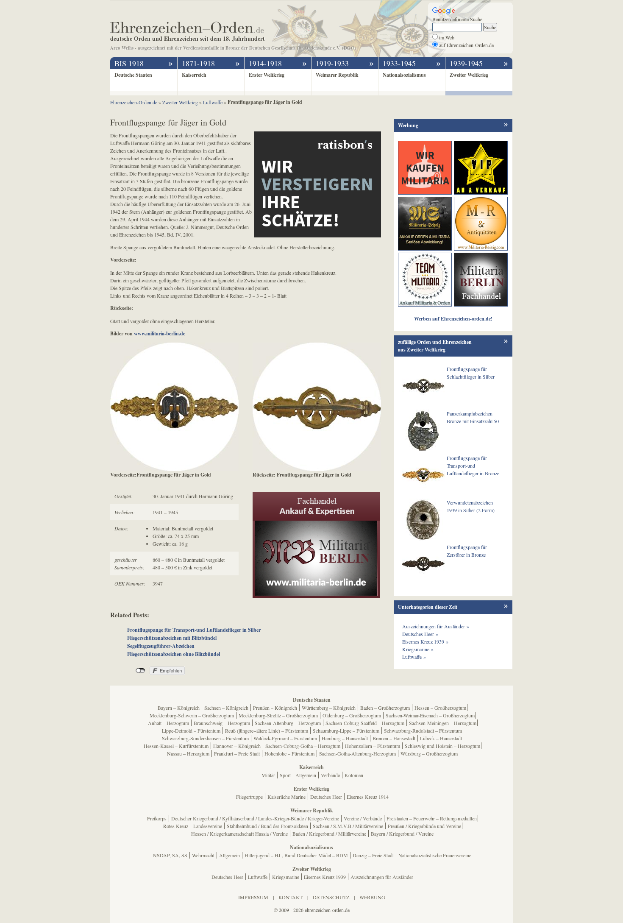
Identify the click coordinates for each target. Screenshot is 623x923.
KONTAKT (290, 897)
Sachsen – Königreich (226, 707)
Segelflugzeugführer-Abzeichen (161, 646)
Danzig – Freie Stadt (373, 855)
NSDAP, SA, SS (170, 855)
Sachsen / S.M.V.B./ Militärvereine (348, 826)
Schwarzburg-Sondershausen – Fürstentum (205, 738)
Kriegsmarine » (418, 649)
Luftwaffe (257, 876)
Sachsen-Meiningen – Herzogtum (442, 722)
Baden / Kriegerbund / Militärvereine (329, 833)
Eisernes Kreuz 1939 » (425, 641)
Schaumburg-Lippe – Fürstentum (346, 730)
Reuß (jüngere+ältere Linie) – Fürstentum (266, 730)
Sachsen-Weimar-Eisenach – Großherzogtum (430, 715)
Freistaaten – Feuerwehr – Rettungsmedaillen (432, 818)
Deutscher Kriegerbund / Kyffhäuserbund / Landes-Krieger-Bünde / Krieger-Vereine (255, 818)
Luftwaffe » (414, 656)
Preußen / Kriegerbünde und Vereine (424, 826)
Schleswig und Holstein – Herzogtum (442, 745)
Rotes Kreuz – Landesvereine (192, 826)
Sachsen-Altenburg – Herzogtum (288, 722)
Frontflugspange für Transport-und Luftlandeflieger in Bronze (473, 466)
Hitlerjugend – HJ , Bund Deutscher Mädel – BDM (296, 855)
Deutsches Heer (326, 796)
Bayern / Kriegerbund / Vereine (402, 833)
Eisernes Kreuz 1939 (325, 876)
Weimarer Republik (337, 74)
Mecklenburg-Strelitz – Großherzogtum (278, 715)
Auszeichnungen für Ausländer (381, 876)
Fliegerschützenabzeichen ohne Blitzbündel (173, 654)
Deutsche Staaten (133, 74)
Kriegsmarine (285, 876)
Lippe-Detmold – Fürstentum (191, 730)
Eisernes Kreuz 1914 (368, 796)
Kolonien (354, 775)
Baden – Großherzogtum (385, 707)
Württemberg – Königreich (329, 707)
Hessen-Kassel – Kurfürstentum (176, 745)
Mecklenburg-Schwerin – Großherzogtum (192, 715)
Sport (285, 775)
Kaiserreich (194, 74)
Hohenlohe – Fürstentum (289, 753)
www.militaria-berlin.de (159, 333)
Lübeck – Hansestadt (441, 738)
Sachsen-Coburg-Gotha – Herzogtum (302, 745)
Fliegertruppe (249, 796)
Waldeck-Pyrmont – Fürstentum (285, 738)
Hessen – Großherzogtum (440, 707)
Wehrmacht (203, 855)
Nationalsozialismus (404, 74)
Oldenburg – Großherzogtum (352, 715)
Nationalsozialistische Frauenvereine (434, 855)
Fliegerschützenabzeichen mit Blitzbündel (172, 637)
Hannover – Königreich (237, 745)
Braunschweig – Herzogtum (222, 722)
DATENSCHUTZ (331, 897)
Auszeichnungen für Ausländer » (435, 626)
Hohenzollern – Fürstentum (372, 745)
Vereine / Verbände (363, 818)
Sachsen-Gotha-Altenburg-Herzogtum (357, 753)
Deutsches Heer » (420, 633)
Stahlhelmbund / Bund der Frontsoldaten (267, 826)
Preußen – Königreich (275, 707)
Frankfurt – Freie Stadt (237, 753)
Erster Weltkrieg (266, 74)
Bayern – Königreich (179, 707)
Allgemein (305, 775)
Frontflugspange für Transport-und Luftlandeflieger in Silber (194, 629)
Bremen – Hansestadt (394, 738)
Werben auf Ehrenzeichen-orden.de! (453, 318)
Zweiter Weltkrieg (469, 74)
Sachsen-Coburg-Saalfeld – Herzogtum (364, 722)
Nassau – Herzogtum (188, 753)
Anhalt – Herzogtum (168, 722)
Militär (268, 775)
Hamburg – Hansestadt (345, 738)
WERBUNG (372, 897)
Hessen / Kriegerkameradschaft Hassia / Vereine (239, 833)
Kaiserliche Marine (286, 796)
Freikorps (157, 818)
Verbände (330, 775)
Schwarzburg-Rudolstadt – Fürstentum (423, 730)
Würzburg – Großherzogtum (429, 753)
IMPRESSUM (253, 897)
